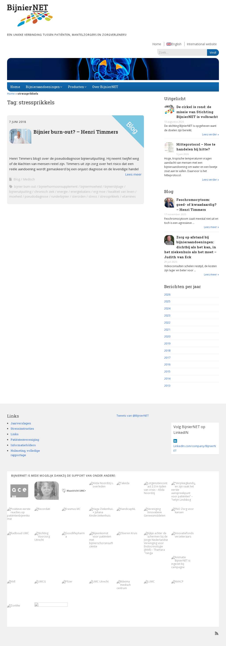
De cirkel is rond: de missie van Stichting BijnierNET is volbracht (197, 112)
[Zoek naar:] (182, 52)
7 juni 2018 (17, 122)
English (176, 44)
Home (156, 44)
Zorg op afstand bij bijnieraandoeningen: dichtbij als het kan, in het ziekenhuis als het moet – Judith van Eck (190, 247)
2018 (167, 350)
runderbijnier (60, 196)
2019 (167, 343)
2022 (167, 322)
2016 (167, 364)
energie (62, 191)
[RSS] (216, 633)
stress (93, 196)
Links (15, 434)
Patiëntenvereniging (25, 440)
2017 (167, 358)
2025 (167, 301)
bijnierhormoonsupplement (58, 186)
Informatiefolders (23, 445)
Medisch (29, 179)
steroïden (79, 196)
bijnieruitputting (20, 191)
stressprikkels (109, 196)
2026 (167, 294)
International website (202, 44)
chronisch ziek (44, 191)
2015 (167, 371)
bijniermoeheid (91, 186)
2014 (167, 378)
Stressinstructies (22, 429)
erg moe (99, 191)
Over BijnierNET (105, 87)
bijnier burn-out (25, 186)
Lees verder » (210, 134)
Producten (76, 87)
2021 (167, 329)
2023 (167, 315)
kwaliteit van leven (121, 191)
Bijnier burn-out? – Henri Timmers (76, 131)
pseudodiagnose (36, 196)
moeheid (15, 196)
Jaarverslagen (21, 423)
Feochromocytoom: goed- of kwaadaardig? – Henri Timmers (196, 204)
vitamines (129, 196)
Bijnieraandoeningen (43, 87)
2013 (167, 386)
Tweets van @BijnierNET (133, 416)
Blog (16, 179)
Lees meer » (211, 227)
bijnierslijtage (114, 186)
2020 (167, 336)
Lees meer (133, 174)
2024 (167, 308)
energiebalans (80, 191)
